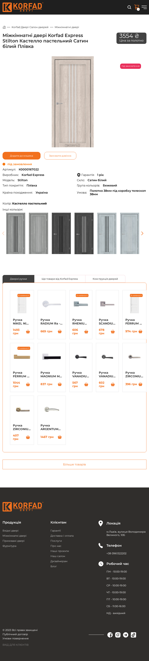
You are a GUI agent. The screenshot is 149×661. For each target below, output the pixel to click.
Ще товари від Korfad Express (60, 278)
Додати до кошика (21, 155)
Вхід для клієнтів (16, 644)
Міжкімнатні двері (67, 27)
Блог (54, 566)
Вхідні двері (11, 530)
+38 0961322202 (116, 553)
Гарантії (56, 530)
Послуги (56, 540)
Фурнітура (9, 546)
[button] (142, 233)
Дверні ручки (18, 278)
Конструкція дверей (105, 278)
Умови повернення (16, 638)
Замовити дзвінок (60, 155)
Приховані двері (14, 540)
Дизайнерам (59, 561)
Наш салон (58, 556)
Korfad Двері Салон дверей (30, 27)
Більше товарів (74, 464)
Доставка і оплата (62, 535)
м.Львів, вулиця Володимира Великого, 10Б (126, 533)
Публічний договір (15, 634)
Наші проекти (60, 551)
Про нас (56, 546)
